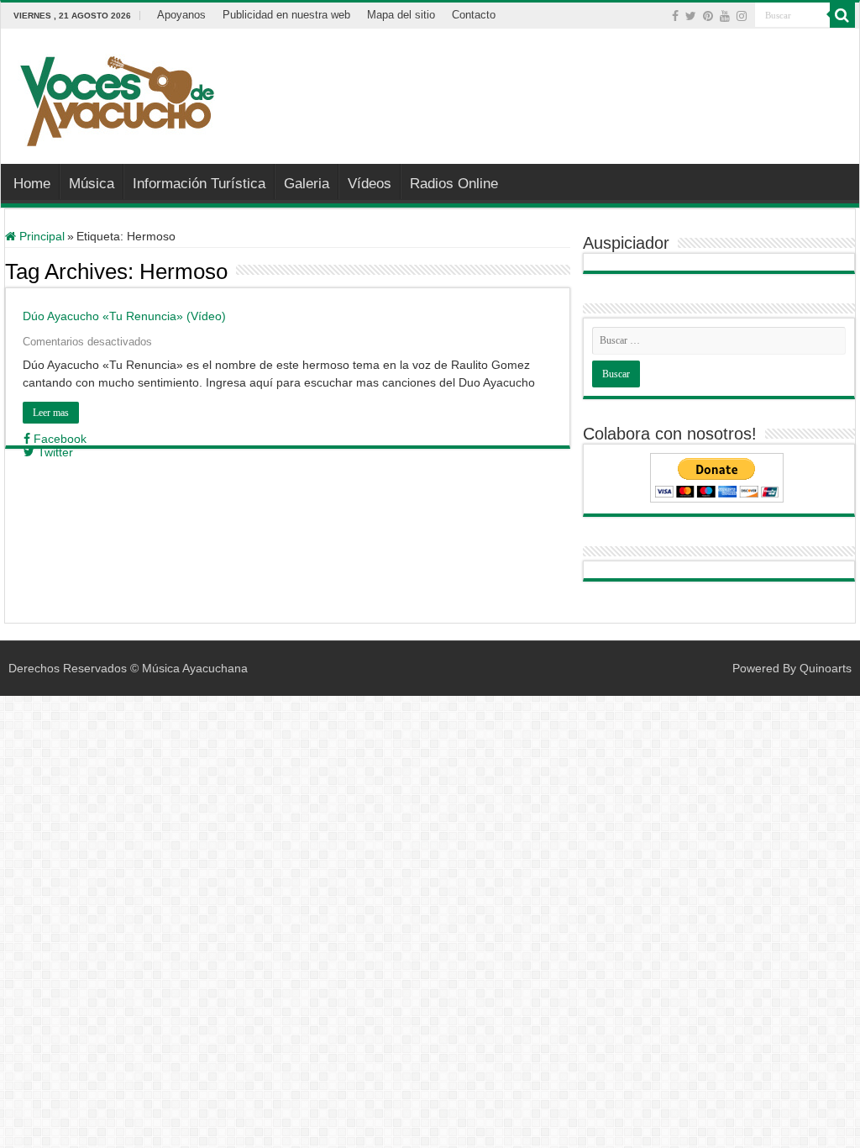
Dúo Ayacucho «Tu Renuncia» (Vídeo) (124, 316)
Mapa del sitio (401, 14)
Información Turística (199, 184)
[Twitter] (691, 16)
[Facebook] (675, 16)
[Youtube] (725, 16)
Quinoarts (826, 668)
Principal (40, 236)
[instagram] (741, 16)
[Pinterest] (708, 16)
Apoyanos (181, 14)
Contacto (474, 14)
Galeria (306, 184)
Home (31, 184)
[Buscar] (842, 15)
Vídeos (369, 184)
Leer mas (51, 413)
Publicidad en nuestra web (286, 14)
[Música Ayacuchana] (116, 97)
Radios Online (454, 184)
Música (91, 184)
